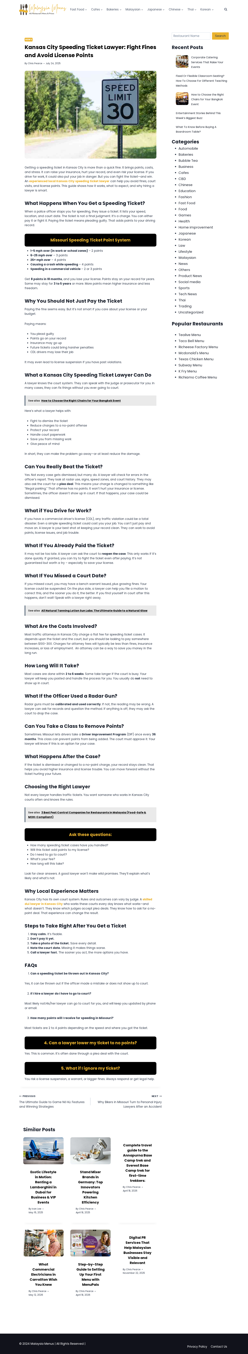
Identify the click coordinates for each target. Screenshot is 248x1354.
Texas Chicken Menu (195, 359)
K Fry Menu (187, 371)
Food (182, 209)
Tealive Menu (189, 334)
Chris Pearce (35, 63)
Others (184, 269)
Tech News (187, 294)
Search (220, 36)
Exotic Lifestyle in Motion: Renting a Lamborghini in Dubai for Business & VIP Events (43, 1187)
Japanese (187, 233)
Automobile (188, 148)
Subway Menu (190, 365)
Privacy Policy (197, 1347)
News (28, 39)
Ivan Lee (36, 1209)
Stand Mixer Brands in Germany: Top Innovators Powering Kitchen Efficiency (90, 1187)
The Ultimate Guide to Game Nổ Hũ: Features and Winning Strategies (52, 1102)
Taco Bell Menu (191, 341)
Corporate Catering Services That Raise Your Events (207, 62)
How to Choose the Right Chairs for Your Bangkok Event (207, 99)
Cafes (183, 172)
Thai (182, 300)
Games (184, 215)
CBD (182, 178)
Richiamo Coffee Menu (197, 377)
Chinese (185, 184)
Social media (189, 282)
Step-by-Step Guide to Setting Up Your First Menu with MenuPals (90, 1274)
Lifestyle (185, 251)
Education (187, 191)
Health (184, 221)
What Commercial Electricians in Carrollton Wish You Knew (43, 1274)
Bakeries (185, 154)
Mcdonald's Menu (193, 353)
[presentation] (43, 1150)
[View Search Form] (226, 9)
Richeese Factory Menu (198, 347)
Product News (190, 275)
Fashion (185, 197)
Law (181, 245)
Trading (185, 306)
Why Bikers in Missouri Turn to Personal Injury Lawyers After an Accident (130, 1102)
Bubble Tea (188, 160)
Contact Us (219, 1347)
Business (185, 166)
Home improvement (195, 227)
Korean (184, 239)
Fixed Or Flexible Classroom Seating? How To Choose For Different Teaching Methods (201, 81)
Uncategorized (190, 312)
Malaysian (187, 257)
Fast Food (186, 203)
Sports (184, 288)
